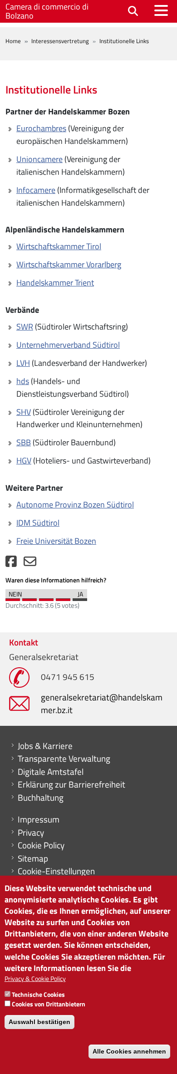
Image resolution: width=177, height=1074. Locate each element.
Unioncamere (39, 159)
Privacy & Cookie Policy (35, 978)
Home (13, 40)
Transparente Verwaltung (64, 758)
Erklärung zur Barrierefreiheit (71, 784)
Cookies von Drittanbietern (48, 1004)
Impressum (38, 819)
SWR (24, 326)
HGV (23, 460)
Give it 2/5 (29, 597)
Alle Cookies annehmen (129, 1051)
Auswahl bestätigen (39, 1021)
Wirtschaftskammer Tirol (58, 246)
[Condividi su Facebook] (11, 563)
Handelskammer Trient (55, 282)
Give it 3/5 (46, 597)
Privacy (31, 832)
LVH (23, 363)
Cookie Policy (41, 845)
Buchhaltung (41, 797)
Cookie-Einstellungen (56, 871)
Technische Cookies (38, 994)
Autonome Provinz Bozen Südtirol (75, 504)
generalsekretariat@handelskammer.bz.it (101, 703)
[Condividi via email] (30, 563)
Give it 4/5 (63, 597)
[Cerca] (133, 11)
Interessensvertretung (60, 40)
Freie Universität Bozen (56, 541)
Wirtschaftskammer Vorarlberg (68, 264)
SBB (23, 442)
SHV (23, 412)
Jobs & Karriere (45, 745)
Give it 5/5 (80, 597)
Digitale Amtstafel (51, 771)
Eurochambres (41, 128)
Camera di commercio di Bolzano (46, 11)
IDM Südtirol (37, 523)
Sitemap (33, 858)
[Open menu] (161, 10)
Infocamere (35, 190)
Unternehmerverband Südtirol (68, 345)
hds (22, 381)
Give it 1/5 (12, 597)
